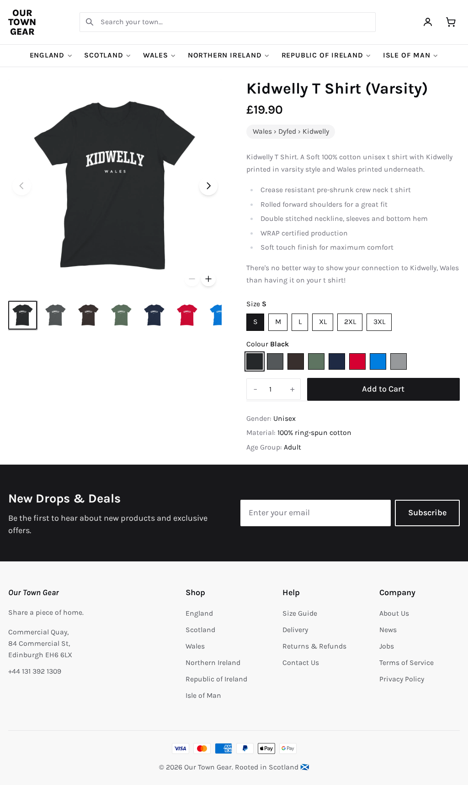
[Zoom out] (192, 279)
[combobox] (228, 22)
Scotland (103, 55)
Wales (155, 55)
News (388, 630)
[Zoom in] (208, 279)
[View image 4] (121, 315)
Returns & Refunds (314, 646)
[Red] (357, 361)
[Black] (254, 361)
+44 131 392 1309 (34, 671)
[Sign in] (428, 22)
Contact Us (300, 663)
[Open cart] (450, 22)
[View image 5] (154, 315)
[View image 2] (55, 315)
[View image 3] (88, 315)
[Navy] (337, 361)
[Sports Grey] (398, 361)
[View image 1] (22, 315)
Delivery (295, 630)
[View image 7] (220, 315)
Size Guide (299, 613)
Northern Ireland (225, 55)
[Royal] (378, 361)
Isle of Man (407, 55)
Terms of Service (406, 663)
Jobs (386, 646)
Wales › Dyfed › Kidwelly (291, 131)
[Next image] (208, 186)
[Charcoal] (275, 361)
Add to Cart (383, 389)
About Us (394, 613)
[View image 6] (187, 315)
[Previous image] (21, 186)
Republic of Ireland (322, 55)
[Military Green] (316, 361)
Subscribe (427, 513)
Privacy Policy (401, 679)
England (47, 55)
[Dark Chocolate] (295, 361)
